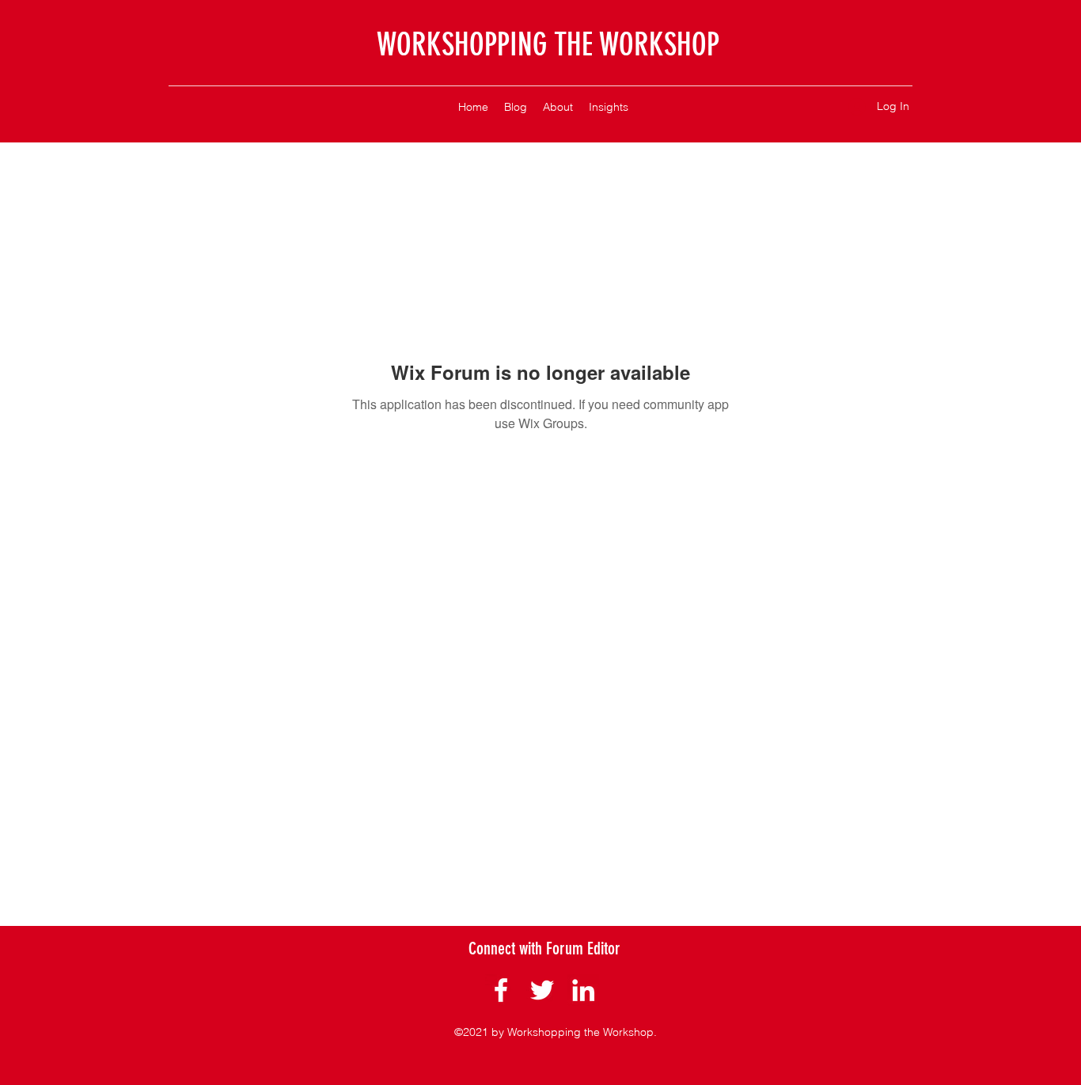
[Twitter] (542, 990)
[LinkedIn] (583, 990)
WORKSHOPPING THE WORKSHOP (548, 44)
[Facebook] (501, 990)
